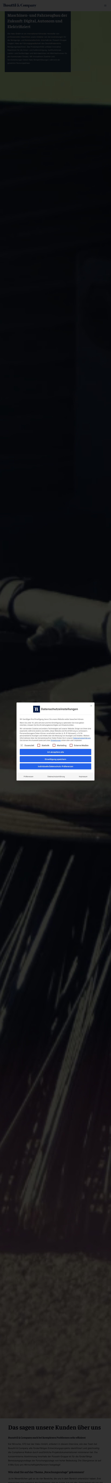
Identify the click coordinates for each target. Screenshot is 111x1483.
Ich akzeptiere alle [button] (55, 752)
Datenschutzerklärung (81, 738)
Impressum (83, 777)
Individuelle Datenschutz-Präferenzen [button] (55, 766)
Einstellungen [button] (56, 740)
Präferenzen (28, 777)
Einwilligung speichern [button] (55, 759)
